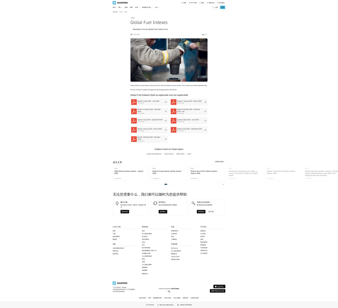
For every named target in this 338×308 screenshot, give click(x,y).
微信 (169, 291)
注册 (216, 7)
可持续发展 (203, 248)
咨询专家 (151, 305)
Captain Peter (175, 256)
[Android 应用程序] (217, 291)
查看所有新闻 (219, 161)
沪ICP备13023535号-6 (120, 289)
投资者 (202, 236)
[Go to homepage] (120, 2)
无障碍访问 (203, 250)
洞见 (172, 236)
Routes (189, 154)
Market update (180, 154)
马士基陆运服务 (147, 264)
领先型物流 (145, 239)
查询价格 (201, 211)
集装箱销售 (203, 242)
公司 (156, 7)
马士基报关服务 (147, 233)
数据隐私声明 (157, 298)
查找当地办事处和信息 (167, 305)
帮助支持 (211, 3)
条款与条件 (142, 298)
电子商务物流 (146, 248)
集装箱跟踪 (116, 236)
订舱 (119, 7)
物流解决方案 (146, 7)
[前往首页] (120, 284)
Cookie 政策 (167, 298)
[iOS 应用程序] (219, 286)
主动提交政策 (194, 298)
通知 (201, 2)
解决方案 (125, 211)
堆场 (143, 259)
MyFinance (174, 248)
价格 (114, 7)
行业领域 (174, 233)
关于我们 (203, 233)
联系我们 (222, 3)
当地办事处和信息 (118, 248)
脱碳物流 (145, 267)
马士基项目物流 (147, 256)
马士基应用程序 (176, 251)
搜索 (184, 3)
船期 (126, 7)
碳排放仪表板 (175, 259)
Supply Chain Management (154, 154)
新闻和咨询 (174, 231)
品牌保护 (185, 298)
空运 (143, 245)
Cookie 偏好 (177, 298)
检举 (149, 298)
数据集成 (174, 254)
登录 (222, 7)
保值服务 (145, 270)
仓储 (143, 242)
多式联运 (145, 236)
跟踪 (131, 7)
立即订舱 (211, 211)
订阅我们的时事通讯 (185, 305)
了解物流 (174, 239)
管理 (136, 7)
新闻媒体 (203, 245)
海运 (143, 231)
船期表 (115, 239)
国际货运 (115, 12)
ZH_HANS (194, 3)
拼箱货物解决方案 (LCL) (149, 250)
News (121, 12)
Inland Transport (168, 154)
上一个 (218, 184)
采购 (201, 239)
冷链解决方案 (146, 253)
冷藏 (143, 262)
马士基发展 (203, 253)
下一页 (223, 184)
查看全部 (145, 274)
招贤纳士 (203, 231)
